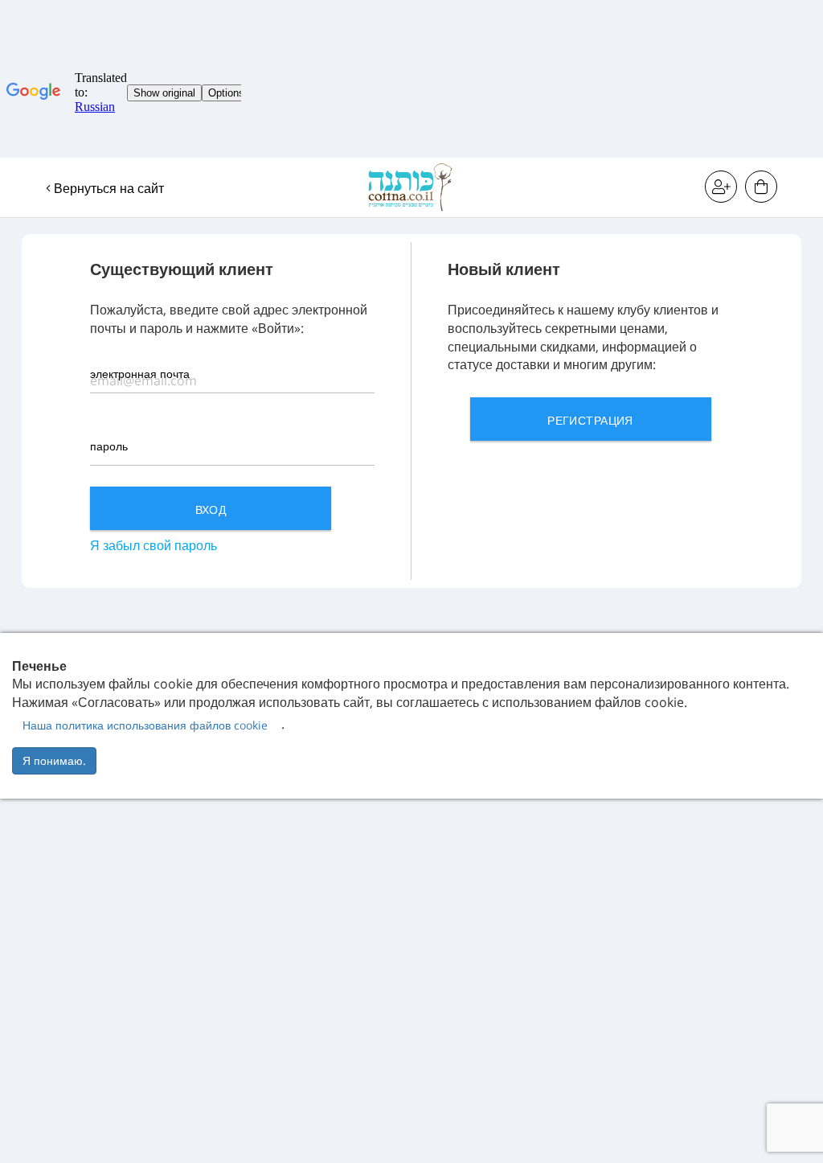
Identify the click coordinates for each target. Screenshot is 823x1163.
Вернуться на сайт (107, 188)
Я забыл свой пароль (153, 545)
